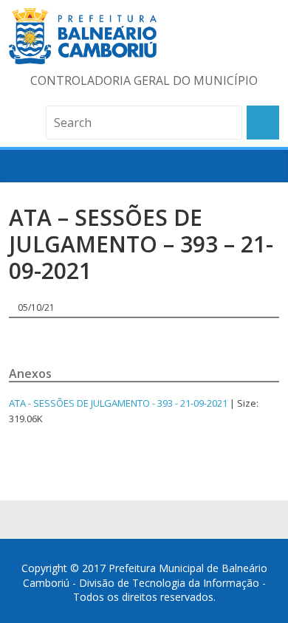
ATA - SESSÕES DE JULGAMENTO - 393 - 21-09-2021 (118, 403)
